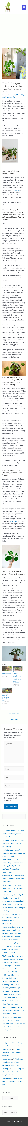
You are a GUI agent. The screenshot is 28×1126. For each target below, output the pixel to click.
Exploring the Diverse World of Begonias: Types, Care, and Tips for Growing (13, 843)
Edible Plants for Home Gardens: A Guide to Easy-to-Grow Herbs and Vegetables (14, 1027)
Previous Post (14, 714)
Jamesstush (6, 1059)
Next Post (14, 720)
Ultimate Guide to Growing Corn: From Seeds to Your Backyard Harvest (11, 949)
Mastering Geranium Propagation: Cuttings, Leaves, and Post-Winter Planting (13, 927)
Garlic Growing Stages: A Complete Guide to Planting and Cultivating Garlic (13, 853)
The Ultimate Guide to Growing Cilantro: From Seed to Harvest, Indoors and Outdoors (13, 959)
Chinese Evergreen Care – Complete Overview (6, 673)
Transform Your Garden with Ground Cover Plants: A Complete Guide (12, 917)
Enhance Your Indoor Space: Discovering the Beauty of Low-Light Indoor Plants (13, 1011)
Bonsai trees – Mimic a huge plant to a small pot (12, 1081)
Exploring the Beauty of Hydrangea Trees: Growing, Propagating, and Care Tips (12, 994)
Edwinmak (6, 1078)
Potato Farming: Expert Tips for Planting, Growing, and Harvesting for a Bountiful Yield (13, 898)
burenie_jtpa (6, 1049)
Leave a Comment (8, 95)
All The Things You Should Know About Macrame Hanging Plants (12, 1062)
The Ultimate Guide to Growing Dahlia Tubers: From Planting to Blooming (13, 908)
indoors (16, 190)
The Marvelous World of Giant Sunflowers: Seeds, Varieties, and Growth (13, 834)
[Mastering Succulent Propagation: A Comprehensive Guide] (7, 690)
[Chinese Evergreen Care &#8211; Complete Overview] (7, 668)
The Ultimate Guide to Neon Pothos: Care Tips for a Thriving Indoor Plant (13, 888)
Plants (18, 95)
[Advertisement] (14, 29)
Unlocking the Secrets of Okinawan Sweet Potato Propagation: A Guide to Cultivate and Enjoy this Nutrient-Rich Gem (11, 972)
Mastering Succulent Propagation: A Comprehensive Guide (6, 697)
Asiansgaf (5, 1069)
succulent (13, 521)
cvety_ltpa (6, 1043)
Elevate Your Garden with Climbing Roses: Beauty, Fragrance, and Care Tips (11, 985)
